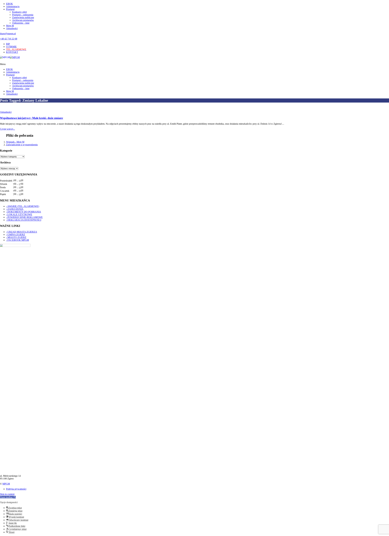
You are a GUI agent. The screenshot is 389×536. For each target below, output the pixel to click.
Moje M (10, 25)
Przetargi (10, 9)
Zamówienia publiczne (23, 17)
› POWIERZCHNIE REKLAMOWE (24, 217)
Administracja (12, 6)
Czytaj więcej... (7, 129)
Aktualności (12, 28)
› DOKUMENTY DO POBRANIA (23, 211)
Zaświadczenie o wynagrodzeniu (22, 144)
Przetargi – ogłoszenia (22, 14)
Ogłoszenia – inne (20, 23)
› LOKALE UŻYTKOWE (19, 214)
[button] (8, 497)
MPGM (6, 483)
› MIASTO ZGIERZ (16, 237)
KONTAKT (12, 52)
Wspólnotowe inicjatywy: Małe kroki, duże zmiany (31, 118)
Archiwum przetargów (23, 20)
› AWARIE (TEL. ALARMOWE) (22, 206)
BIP (8, 44)
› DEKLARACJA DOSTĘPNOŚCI (23, 220)
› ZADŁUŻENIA (14, 209)
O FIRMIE (11, 46)
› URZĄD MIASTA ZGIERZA (21, 231)
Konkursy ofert (19, 12)
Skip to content (7, 494)
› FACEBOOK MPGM (17, 240)
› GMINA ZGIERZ (15, 234)
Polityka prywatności (16, 489)
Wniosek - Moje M (15, 142)
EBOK (9, 3)
